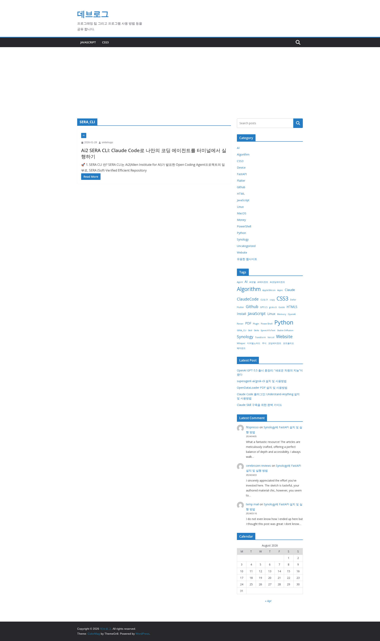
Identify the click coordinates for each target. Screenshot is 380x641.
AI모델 (252, 282)
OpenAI (292, 314)
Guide (281, 307)
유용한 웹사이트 (247, 259)
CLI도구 (264, 299)
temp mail (252, 504)
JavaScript (88, 42)
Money (241, 220)
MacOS (241, 213)
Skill (250, 330)
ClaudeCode (248, 299)
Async (280, 290)
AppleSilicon (269, 290)
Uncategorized (246, 246)
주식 (264, 343)
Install (241, 314)
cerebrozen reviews (258, 465)
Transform (260, 337)
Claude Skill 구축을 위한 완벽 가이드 (259, 405)
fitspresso (252, 427)
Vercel (271, 337)
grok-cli (273, 307)
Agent (240, 282)
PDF (248, 323)
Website (242, 252)
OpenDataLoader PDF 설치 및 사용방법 (262, 387)
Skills (256, 330)
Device (241, 167)
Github (241, 187)
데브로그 (93, 13)
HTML (241, 194)
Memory (281, 314)
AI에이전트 (262, 282)
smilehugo (107, 142)
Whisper (241, 343)
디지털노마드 (253, 343)
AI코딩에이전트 (277, 282)
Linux (240, 207)
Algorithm (243, 154)
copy (272, 299)
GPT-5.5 (263, 307)
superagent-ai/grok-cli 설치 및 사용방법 (262, 381)
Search (298, 123)
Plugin (256, 323)
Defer (293, 299)
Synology (243, 239)
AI (84, 135)
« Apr (268, 601)
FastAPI (242, 174)
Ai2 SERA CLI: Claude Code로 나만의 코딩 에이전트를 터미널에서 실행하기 (153, 153)
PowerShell (244, 226)
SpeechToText (268, 330)
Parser (240, 323)
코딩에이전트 (274, 343)
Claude (290, 290)
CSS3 (105, 42)
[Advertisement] (190, 77)
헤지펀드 (241, 348)
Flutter (241, 180)
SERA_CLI (241, 330)
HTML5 (292, 307)
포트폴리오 (288, 343)
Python (241, 233)
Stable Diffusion (285, 330)
